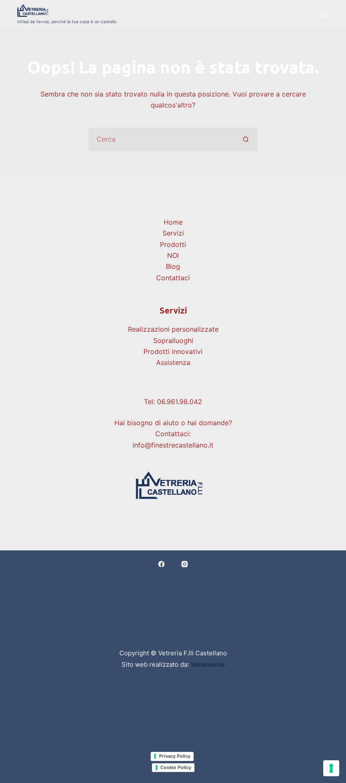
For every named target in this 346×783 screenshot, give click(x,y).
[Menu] (325, 15)
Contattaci (173, 278)
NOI (173, 255)
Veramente (208, 664)
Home (173, 222)
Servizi (173, 233)
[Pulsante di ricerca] (245, 139)
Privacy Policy (174, 756)
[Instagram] (184, 564)
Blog (173, 266)
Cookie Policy (175, 767)
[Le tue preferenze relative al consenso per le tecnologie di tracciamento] (331, 768)
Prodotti (173, 244)
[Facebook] (161, 564)
